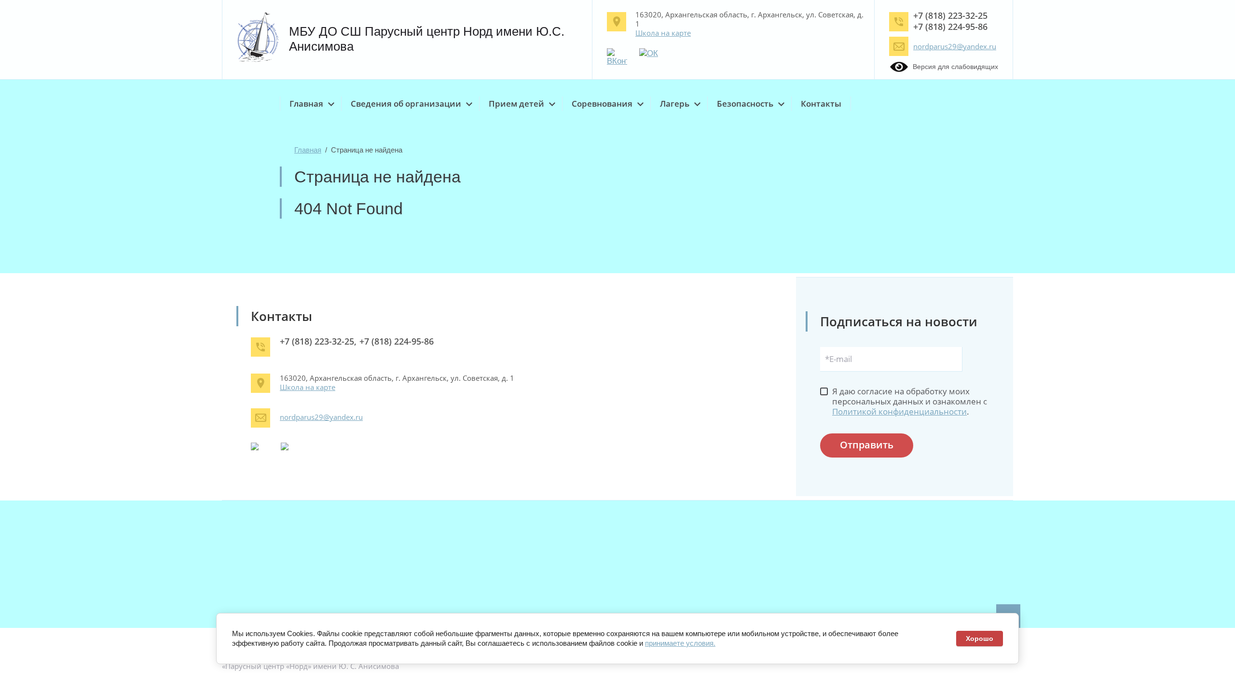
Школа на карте (663, 33)
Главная (307, 150)
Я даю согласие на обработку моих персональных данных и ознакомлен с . (909, 401)
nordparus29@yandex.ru (954, 46)
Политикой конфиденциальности (899, 411)
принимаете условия (679, 643)
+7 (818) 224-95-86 (950, 26)
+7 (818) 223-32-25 (950, 15)
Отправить (866, 444)
